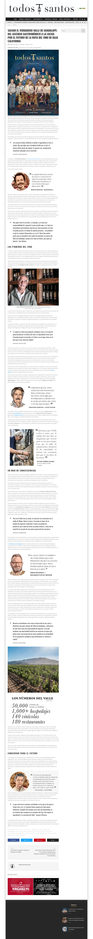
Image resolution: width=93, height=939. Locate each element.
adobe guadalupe (12, 829)
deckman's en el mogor (37, 829)
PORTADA (22, 44)
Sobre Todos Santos (59, 22)
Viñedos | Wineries (24, 19)
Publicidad (50, 22)
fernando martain (23, 831)
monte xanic (49, 831)
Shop (15, 19)
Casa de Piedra (17, 413)
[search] (83, 31)
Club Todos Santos (69, 22)
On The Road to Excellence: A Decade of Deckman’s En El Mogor (20, 850)
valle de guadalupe (42, 833)
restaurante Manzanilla (34, 159)
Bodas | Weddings (64, 19)
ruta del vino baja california (31, 833)
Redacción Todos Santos (13, 44)
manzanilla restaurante (40, 831)
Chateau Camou (18, 415)
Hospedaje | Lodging (51, 19)
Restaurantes (37, 19)
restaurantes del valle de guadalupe (16, 833)
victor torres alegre (52, 833)
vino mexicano (11, 835)
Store (77, 22)
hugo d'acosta (31, 831)
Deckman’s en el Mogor (15, 544)
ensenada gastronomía (13, 831)
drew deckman (47, 829)
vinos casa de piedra (20, 835)
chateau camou (27, 829)
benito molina (20, 829)
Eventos (75, 19)
